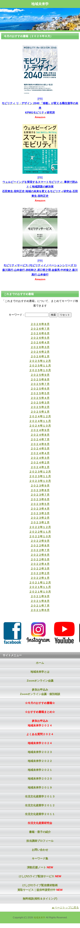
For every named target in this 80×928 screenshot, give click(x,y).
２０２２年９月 (40, 540)
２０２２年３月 (40, 568)
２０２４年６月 (40, 444)
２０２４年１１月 (40, 421)
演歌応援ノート (40, 867)
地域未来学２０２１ (40, 769)
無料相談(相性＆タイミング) (40, 898)
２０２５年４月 (40, 397)
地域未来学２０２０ (40, 778)
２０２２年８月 (40, 545)
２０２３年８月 (40, 490)
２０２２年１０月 (40, 536)
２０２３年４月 (40, 508)
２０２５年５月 (40, 393)
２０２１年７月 (40, 605)
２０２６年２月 (40, 351)
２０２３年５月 (40, 503)
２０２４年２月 (40, 462)
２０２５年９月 (40, 374)
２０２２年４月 (40, 563)
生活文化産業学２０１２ (40, 805)
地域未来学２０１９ (40, 787)
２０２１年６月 (40, 610)
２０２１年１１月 (40, 586)
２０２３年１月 (40, 522)
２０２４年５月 (40, 448)
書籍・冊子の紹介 (40, 831)
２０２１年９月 (40, 596)
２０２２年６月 (40, 554)
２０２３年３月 (40, 513)
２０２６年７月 (40, 328)
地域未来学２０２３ (40, 751)
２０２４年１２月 (40, 416)
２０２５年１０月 (40, 370)
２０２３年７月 (40, 494)
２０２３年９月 (40, 485)
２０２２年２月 (40, 573)
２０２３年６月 (40, 499)
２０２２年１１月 (40, 531)
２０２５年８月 (40, 379)
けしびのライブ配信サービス (40, 876)
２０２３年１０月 (40, 480)
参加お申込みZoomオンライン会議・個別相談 (40, 692)
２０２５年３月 (40, 402)
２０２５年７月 (40, 383)
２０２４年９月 (40, 430)
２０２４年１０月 (40, 425)
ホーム (40, 662)
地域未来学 (40, 4)
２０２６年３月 (40, 347)
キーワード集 (40, 858)
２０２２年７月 (40, 550)
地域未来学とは (40, 671)
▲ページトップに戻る (65, 907)
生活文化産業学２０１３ (40, 796)
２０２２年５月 (40, 559)
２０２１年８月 (40, 600)
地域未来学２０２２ (40, 760)
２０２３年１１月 (40, 476)
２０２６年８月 (40, 324)
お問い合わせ (40, 849)
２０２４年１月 (40, 467)
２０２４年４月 (40, 453)
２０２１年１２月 (40, 582)
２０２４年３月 (40, 457)
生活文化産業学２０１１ (40, 814)
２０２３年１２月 (40, 471)
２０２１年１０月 (40, 591)
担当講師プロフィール (40, 840)
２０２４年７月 (40, 439)
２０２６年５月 (40, 337)
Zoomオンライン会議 (40, 680)
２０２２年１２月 (40, 527)
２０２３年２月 (40, 517)
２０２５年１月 (40, 411)
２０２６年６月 (40, 333)
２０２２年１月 (40, 577)
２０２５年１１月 (40, 365)
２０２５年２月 (40, 407)
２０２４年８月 (40, 434)
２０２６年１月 (40, 356)
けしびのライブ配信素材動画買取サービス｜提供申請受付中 (40, 887)
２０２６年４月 (40, 342)
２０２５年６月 (40, 388)
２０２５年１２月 (40, 360)
